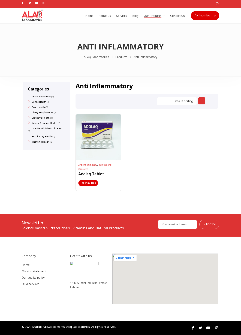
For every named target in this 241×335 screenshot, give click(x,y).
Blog (135, 16)
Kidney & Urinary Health (44, 123)
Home (89, 16)
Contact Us (177, 16)
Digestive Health (41, 117)
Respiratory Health (42, 136)
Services (121, 16)
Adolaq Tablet (91, 173)
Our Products (152, 16)
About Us (105, 16)
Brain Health (38, 107)
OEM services (30, 284)
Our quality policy (33, 278)
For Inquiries (202, 15)
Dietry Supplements (42, 112)
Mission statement (34, 271)
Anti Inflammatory (87, 164)
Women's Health (40, 141)
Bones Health (39, 101)
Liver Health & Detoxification (47, 128)
